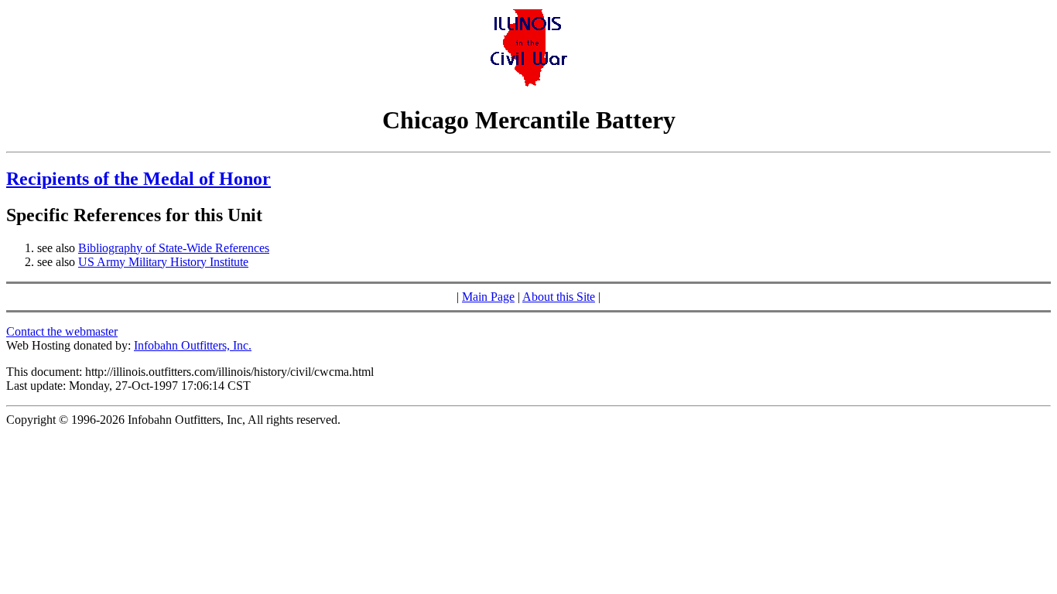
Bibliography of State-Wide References (173, 247)
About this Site (558, 296)
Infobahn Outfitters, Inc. (192, 345)
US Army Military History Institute (163, 261)
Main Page (488, 296)
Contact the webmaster (62, 331)
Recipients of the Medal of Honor (138, 179)
